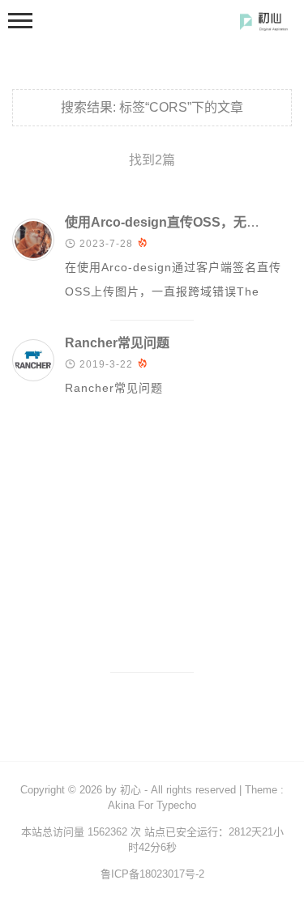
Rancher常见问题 (117, 343)
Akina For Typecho (152, 805)
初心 (130, 790)
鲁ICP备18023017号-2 (152, 874)
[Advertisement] (152, 544)
